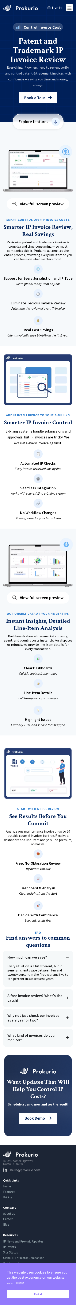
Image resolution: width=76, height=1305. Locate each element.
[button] (69, 7)
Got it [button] (38, 1294)
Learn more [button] (15, 1282)
